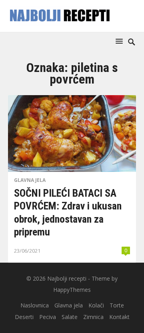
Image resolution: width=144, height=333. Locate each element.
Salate (70, 317)
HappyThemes (72, 289)
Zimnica (93, 317)
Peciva (47, 317)
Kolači (96, 305)
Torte (117, 305)
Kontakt (119, 317)
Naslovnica (34, 305)
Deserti (24, 317)
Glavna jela (30, 180)
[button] (121, 41)
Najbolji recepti (66, 278)
